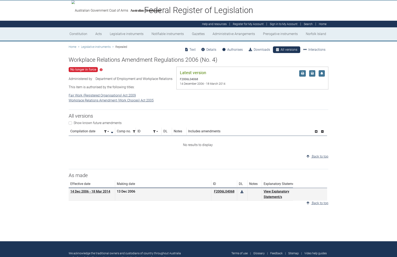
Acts (98, 34)
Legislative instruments (126, 34)
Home (72, 46)
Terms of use (239, 253)
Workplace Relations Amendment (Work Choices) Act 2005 (111, 100)
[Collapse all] (322, 131)
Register (248, 24)
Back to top (319, 156)
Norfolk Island (316, 34)
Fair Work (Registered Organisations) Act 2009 (102, 95)
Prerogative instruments (280, 34)
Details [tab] (211, 50)
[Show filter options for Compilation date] (106, 131)
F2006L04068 (224, 191)
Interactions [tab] (316, 50)
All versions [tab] (289, 50)
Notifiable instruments (168, 34)
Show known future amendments (98, 123)
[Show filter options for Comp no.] (135, 131)
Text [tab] (192, 50)
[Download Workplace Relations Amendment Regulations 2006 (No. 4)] (242, 192)
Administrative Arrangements (234, 34)
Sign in (284, 24)
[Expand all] (316, 131)
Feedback (276, 253)
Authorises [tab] (235, 50)
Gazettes (198, 34)
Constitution (78, 34)
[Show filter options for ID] (155, 131)
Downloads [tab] (262, 50)
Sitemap (293, 253)
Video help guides (315, 253)
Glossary (259, 253)
